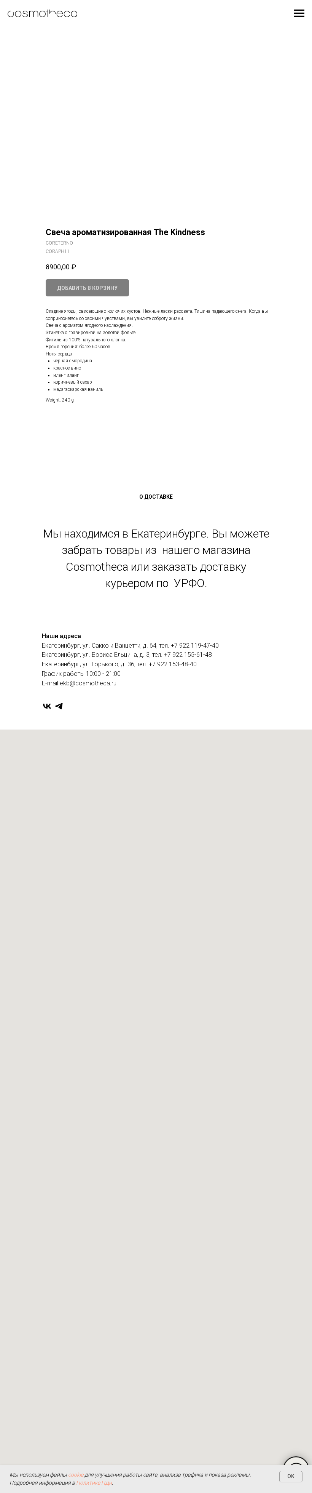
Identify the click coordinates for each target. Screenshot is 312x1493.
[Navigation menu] (299, 13)
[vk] (47, 706)
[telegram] (59, 706)
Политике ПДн (94, 1483)
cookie (75, 1475)
